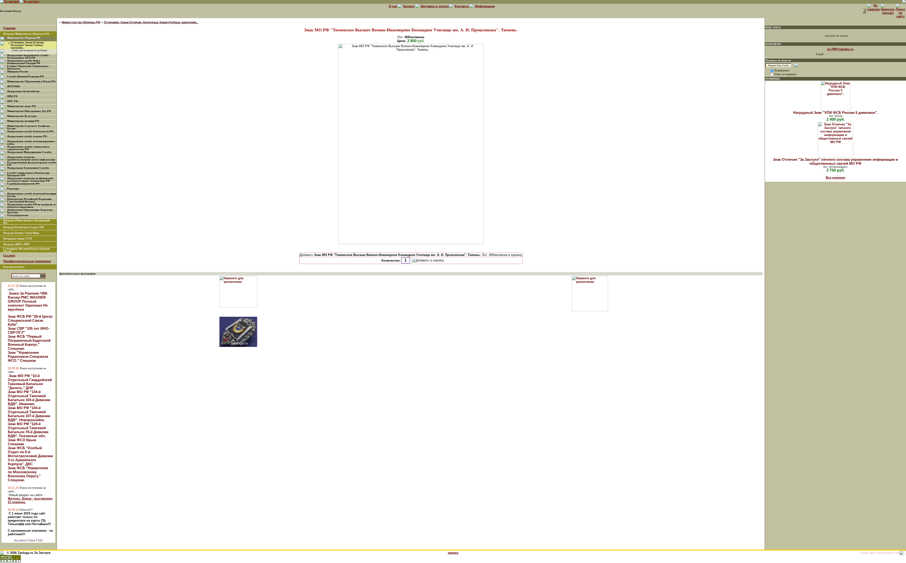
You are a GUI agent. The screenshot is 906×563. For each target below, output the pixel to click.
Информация (485, 6)
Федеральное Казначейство (23, 91)
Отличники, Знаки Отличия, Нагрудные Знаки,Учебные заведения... (27, 45)
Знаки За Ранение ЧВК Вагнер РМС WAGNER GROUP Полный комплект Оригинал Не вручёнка (28, 301)
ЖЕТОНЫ (13, 86)
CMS (896, 552)
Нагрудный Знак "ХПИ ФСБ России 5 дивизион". (835, 113)
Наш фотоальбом (14, 267)
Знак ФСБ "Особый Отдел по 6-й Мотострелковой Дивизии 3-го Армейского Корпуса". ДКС (30, 456)
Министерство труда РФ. (21, 106)
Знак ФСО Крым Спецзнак (22, 442)
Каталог (409, 6)
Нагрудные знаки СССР (17, 238)
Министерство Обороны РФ (23, 38)
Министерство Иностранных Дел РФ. (29, 111)
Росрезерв (13, 188)
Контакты (462, 6)
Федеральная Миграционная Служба (29, 152)
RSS (40, 540)
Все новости (20, 540)
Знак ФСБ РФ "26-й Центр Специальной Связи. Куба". (30, 320)
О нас (393, 6)
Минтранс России (17, 71)
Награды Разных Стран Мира (21, 233)
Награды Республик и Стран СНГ (23, 227)
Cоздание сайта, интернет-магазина (876, 552)
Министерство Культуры (22, 116)
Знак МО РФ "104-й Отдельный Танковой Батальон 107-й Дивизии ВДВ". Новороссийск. (29, 414)
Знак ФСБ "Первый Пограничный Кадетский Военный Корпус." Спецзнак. (29, 342)
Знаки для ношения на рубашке (29, 50)
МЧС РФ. (12, 101)
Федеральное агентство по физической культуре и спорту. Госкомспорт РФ (30, 179)
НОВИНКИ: (772, 78)
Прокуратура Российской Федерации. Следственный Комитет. (29, 200)
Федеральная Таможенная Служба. (28, 168)
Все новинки (835, 177)
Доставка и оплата (435, 6)
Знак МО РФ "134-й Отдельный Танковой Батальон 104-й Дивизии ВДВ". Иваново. (29, 398)
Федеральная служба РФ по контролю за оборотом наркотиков (31, 205)
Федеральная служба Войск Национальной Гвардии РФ (23, 62)
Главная (9, 28)
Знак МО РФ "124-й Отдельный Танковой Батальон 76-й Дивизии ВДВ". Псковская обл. (28, 430)
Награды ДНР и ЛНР (16, 244)
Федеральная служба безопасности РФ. (30, 131)
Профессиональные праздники (27, 261)
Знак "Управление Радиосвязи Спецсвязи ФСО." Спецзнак (28, 356)
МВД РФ (12, 96)
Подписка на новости (778, 60)
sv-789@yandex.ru (840, 49)
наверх (453, 553)
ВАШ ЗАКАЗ (773, 27)
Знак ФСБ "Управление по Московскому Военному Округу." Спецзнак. (28, 474)
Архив (32, 540)
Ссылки (9, 255)
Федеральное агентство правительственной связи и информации (31, 158)
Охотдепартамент (17, 215)
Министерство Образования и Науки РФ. (31, 81)
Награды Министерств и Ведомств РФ (26, 34)
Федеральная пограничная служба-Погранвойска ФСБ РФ (28, 56)
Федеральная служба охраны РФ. (27, 136)
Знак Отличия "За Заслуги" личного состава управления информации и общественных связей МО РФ (835, 161)
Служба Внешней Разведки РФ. (25, 76)
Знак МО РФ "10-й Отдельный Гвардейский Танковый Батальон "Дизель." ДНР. (30, 382)
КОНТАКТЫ (773, 44)
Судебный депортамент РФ (23, 183)
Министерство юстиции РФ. (23, 121)
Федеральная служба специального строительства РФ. (28, 148)
